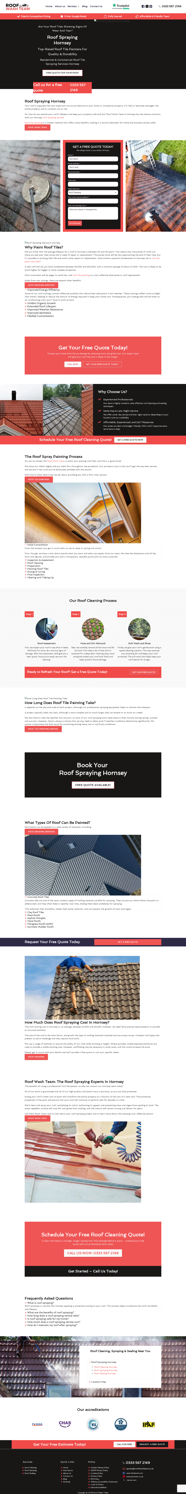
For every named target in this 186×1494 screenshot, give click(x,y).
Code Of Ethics (97, 1485)
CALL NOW (73, 364)
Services (72, 6)
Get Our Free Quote (143, 672)
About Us (67, 1473)
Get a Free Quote (128, 942)
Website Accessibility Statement (104, 1482)
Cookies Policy (97, 1473)
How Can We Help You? (77, 206)
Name (71, 155)
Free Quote (68, 1470)
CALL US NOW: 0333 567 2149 (93, 1253)
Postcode (72, 180)
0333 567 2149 (171, 6)
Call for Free (124, 1444)
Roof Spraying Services (41, 285)
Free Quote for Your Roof (62, 73)
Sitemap (66, 1482)
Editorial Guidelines (99, 1487)
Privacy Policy (96, 1476)
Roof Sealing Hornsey (105, 1373)
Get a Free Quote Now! (130, 440)
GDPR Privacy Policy (99, 1470)
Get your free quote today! (102, 364)
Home (49, 6)
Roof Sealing (30, 1473)
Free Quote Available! (93, 785)
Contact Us (96, 6)
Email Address (74, 163)
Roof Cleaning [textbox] (75, 192)
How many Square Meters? (79, 197)
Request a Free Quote (152, 1444)
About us (60, 6)
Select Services (73, 189)
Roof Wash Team (37, 127)
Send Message (75, 223)
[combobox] (93, 192)
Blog (84, 6)
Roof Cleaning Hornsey (105, 1367)
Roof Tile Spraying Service (43, 729)
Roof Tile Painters (38, 479)
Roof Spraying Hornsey (105, 1370)
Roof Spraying (36, 1057)
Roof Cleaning (31, 1468)
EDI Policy (95, 1479)
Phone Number (74, 172)
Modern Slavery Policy (100, 1468)
